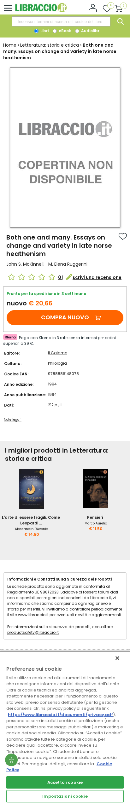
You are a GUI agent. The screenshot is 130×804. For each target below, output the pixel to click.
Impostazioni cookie (64, 796)
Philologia (57, 363)
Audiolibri (90, 30)
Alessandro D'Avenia (31, 529)
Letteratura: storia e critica (49, 45)
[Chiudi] (117, 658)
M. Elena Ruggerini (67, 264)
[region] (65, 727)
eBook (64, 30)
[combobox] (61, 21)
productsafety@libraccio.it (33, 632)
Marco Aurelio (96, 523)
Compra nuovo (65, 317)
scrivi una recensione (97, 277)
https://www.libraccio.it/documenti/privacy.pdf (60, 715)
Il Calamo (57, 353)
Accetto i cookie (65, 782)
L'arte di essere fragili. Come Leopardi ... (31, 520)
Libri (44, 30)
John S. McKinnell (25, 264)
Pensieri (95, 517)
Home (9, 45)
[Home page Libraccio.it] (41, 11)
